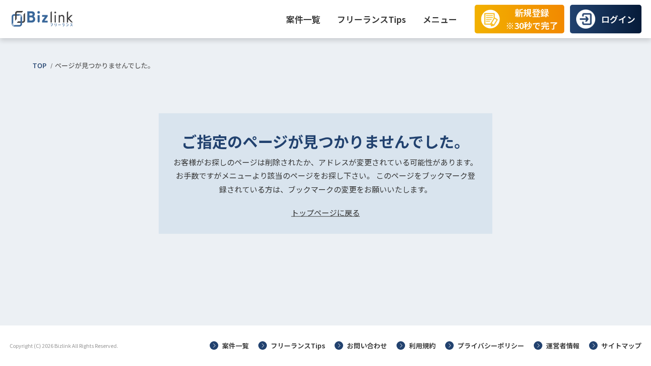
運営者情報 (563, 345)
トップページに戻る (325, 212)
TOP (39, 65)
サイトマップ (621, 345)
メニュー (440, 19)
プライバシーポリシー (491, 345)
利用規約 (422, 345)
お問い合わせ (367, 345)
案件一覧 (303, 19)
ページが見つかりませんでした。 (104, 65)
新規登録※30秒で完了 (532, 18)
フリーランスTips (371, 19)
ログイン (618, 19)
